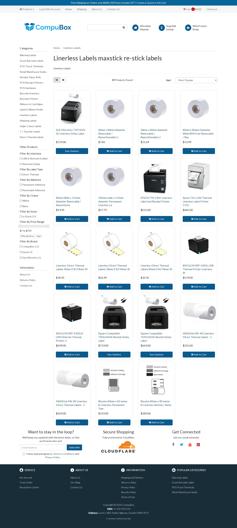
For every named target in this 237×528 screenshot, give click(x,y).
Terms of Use (128, 497)
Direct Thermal (30, 174)
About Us (97, 9)
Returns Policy (28, 279)
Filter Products (29, 146)
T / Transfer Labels (30, 131)
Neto (129, 518)
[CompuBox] (51, 27)
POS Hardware (28, 87)
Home (68, 9)
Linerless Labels (28, 115)
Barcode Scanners (29, 93)
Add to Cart (115, 150)
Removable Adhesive (33, 190)
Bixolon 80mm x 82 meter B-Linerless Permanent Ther (113, 405)
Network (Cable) (31, 164)
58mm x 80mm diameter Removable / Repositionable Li (154, 133)
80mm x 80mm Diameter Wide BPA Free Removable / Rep (198, 133)
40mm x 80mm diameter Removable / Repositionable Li (111, 133)
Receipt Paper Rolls (30, 77)
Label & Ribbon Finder (31, 109)
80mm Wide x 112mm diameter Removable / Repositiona (68, 201)
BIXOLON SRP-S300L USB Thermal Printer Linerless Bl (198, 269)
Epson (27, 252)
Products (27, 9)
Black (25, 206)
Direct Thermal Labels (32, 137)
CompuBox (30, 246)
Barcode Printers (29, 98)
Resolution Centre (29, 487)
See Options (72, 150)
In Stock (29, 216)
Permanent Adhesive (33, 184)
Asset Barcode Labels (31, 60)
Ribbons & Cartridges (31, 104)
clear (38, 236)
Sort (168, 80)
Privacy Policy (52, 457)
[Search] (124, 27)
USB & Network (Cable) (35, 158)
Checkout (211, 9)
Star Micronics (31, 257)
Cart (193, 9)
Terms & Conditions (64, 453)
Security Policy (128, 492)
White (25, 200)
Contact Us (113, 9)
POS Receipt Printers (31, 82)
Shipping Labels (28, 120)
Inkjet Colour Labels (30, 126)
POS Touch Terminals (31, 66)
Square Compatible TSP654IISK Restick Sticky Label (113, 337)
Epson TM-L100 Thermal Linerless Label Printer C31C (197, 201)
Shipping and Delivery (132, 477)
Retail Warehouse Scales (33, 71)
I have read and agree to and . (52, 455)
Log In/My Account (49, 9)
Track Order (26, 482)
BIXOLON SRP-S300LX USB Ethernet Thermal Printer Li (69, 337)
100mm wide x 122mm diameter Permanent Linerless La (111, 201)
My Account (26, 477)
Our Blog (75, 482)
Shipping (81, 9)
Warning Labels (28, 55)
